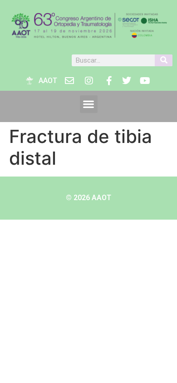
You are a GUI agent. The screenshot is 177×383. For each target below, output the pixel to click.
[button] (89, 104)
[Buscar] (163, 60)
